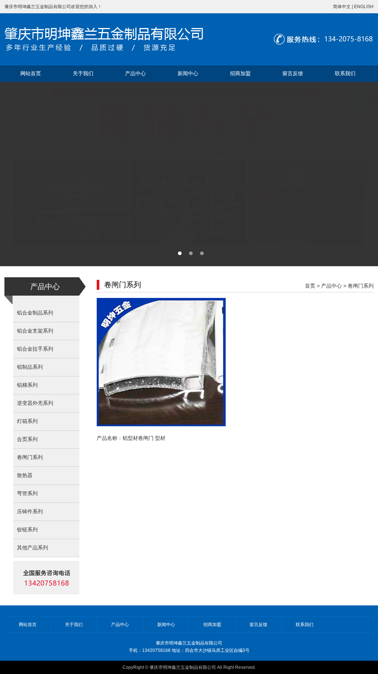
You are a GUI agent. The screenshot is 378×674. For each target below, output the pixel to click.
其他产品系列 (32, 547)
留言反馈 (292, 73)
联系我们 (345, 73)
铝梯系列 (27, 385)
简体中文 (342, 6)
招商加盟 (240, 73)
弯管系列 (27, 493)
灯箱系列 (27, 421)
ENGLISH (364, 6)
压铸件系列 (30, 511)
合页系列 (27, 439)
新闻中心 (188, 73)
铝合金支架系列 (35, 331)
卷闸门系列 (30, 457)
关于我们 (83, 73)
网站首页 (30, 73)
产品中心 (135, 73)
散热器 (24, 475)
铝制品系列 (30, 367)
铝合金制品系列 (35, 313)
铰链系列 (27, 529)
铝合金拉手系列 (35, 349)
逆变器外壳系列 (35, 403)
